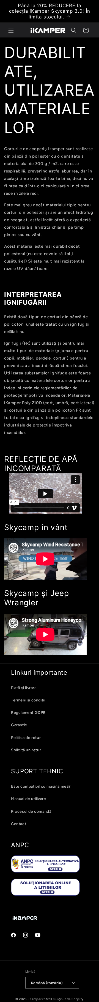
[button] (11, 30)
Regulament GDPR (28, 712)
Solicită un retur (26, 750)
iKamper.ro (37, 999)
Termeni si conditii (28, 700)
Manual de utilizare (28, 798)
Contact (18, 824)
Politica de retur (26, 737)
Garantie (19, 725)
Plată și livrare (24, 687)
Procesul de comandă (31, 811)
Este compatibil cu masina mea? (41, 786)
